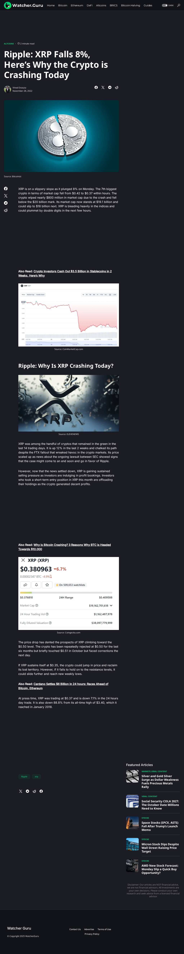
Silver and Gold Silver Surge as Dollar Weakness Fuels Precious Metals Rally (160, 781)
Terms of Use (104, 929)
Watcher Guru (19, 928)
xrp (36, 776)
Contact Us (75, 929)
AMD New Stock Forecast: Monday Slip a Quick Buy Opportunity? (160, 869)
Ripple (24, 776)
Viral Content (159, 771)
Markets (146, 771)
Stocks (145, 818)
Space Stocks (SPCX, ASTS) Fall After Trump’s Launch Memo (160, 826)
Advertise (89, 929)
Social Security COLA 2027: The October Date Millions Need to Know (160, 804)
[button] (167, 5)
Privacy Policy (92, 934)
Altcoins (9, 43)
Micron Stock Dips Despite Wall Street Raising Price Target (160, 847)
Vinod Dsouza (19, 87)
